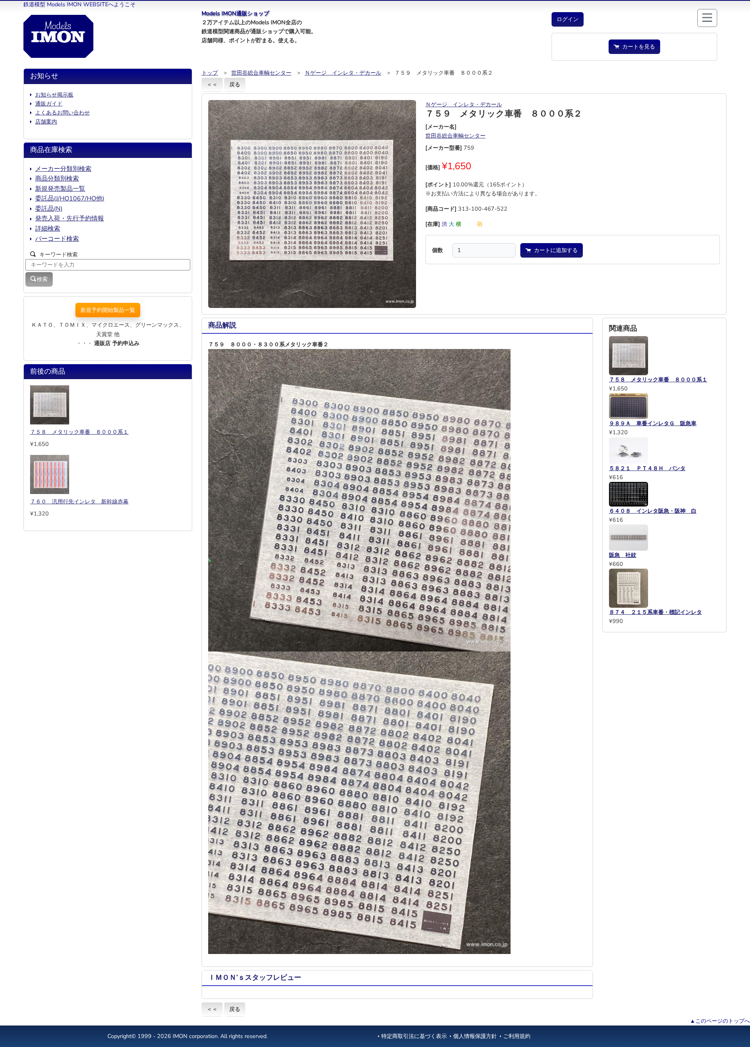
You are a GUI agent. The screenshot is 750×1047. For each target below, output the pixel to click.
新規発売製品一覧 (60, 188)
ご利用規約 (516, 1036)
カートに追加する (554, 250)
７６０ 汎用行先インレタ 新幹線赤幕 (79, 501)
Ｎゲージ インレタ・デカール (343, 73)
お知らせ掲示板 (54, 94)
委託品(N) (48, 208)
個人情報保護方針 (475, 1036)
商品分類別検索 (57, 178)
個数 (437, 250)
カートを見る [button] (637, 46)
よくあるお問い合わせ (62, 112)
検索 (42, 279)
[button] (568, 19)
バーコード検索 (57, 238)
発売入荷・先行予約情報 (69, 218)
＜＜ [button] (212, 84)
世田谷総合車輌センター (261, 73)
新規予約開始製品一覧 (107, 310)
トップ (210, 73)
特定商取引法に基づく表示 (414, 1036)
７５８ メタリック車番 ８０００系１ (79, 432)
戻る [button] (234, 84)
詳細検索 (47, 228)
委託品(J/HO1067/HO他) (69, 198)
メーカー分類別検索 (63, 169)
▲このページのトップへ (720, 1021)
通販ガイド (48, 103)
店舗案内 (46, 121)
